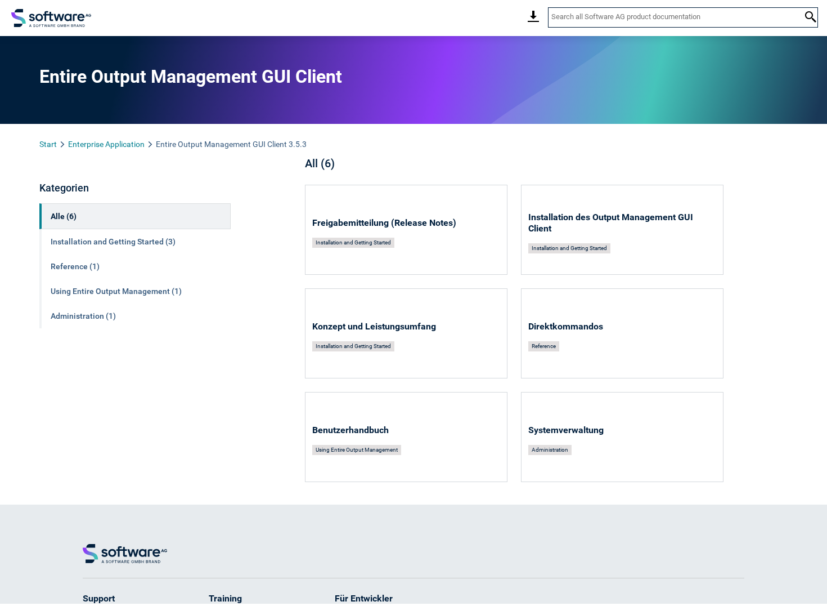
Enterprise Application (106, 144)
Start (48, 144)
